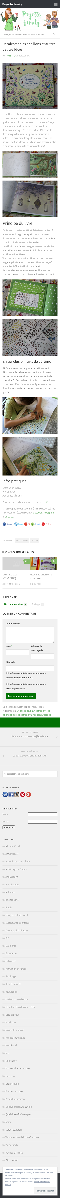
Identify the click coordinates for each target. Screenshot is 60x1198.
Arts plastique (12, 884)
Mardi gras (11, 1022)
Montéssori (11, 1045)
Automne (10, 892)
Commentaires (17, 604)
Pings (38, 604)
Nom (9, 646)
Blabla (9, 907)
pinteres (9, 516)
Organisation (12, 1083)
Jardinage (11, 976)
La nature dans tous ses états (20, 1007)
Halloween (11, 961)
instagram (49, 512)
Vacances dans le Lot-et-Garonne (22, 1137)
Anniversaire (12, 876)
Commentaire (13, 623)
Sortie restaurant (14, 1129)
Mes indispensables (15, 1037)
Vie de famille (12, 1145)
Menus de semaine (15, 1030)
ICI (47, 502)
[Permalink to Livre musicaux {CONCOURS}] (16, 563)
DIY (7, 938)
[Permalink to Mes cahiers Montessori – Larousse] (43, 563)
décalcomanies (22, 540)
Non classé (11, 1060)
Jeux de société (13, 984)
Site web (10, 662)
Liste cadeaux (12, 1014)
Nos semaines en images (18, 1068)
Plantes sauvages (14, 1091)
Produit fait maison (15, 1099)
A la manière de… (14, 846)
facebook (37, 512)
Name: (5, 814)
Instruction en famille (16, 968)
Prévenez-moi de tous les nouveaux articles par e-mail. (26, 686)
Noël (8, 1053)
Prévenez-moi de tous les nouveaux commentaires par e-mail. (26, 675)
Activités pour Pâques (16, 869)
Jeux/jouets (11, 991)
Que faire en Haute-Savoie (19, 1106)
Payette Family (12, 4)
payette (11, 55)
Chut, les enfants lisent (16, 34)
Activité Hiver (12, 853)
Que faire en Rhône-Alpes (18, 1114)
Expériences (11, 953)
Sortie (8, 1122)
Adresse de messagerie (37, 648)
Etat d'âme (11, 945)
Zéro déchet (12, 1160)
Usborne (34, 540)
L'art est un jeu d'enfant (17, 999)
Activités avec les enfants (18, 861)
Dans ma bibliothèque (17, 930)
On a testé (38, 34)
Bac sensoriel (12, 899)
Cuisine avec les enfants (17, 922)
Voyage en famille (14, 1152)
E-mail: (5, 821)
